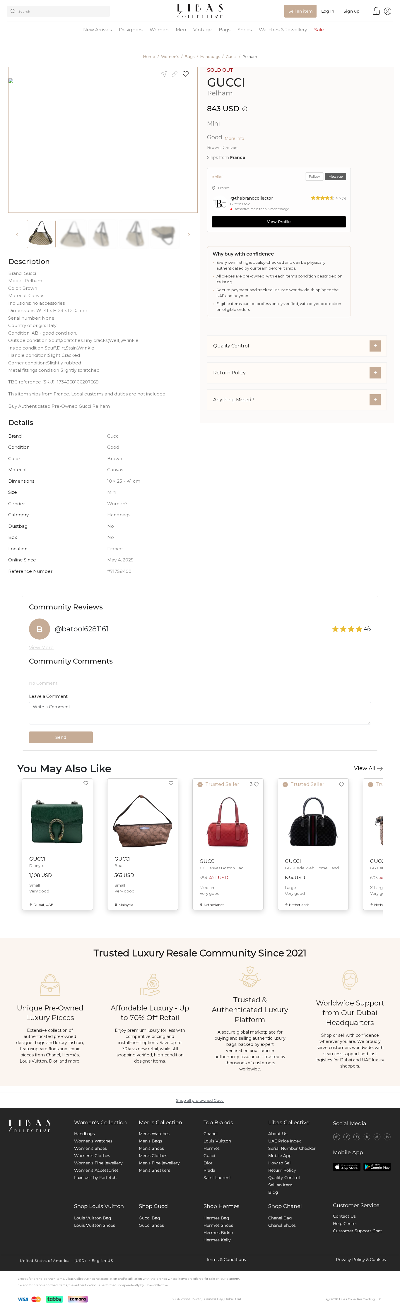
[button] (188, 74)
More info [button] (234, 138)
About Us (277, 1133)
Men (181, 29)
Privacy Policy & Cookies (361, 1259)
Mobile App (279, 1155)
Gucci (231, 56)
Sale (319, 29)
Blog (273, 1192)
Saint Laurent (217, 1177)
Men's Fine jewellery (159, 1163)
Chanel (211, 1133)
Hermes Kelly (217, 1240)
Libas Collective (289, 1122)
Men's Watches (154, 1133)
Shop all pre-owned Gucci (200, 1100)
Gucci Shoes (151, 1225)
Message (336, 176)
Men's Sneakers (154, 1170)
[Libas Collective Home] (37, 1126)
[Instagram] (336, 1137)
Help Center (345, 1223)
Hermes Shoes (218, 1225)
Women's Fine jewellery (98, 1163)
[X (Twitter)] (367, 1137)
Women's (170, 56)
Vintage (202, 29)
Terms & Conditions (226, 1259)
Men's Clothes (153, 1155)
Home (149, 56)
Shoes (244, 29)
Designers (131, 29)
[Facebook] (347, 1137)
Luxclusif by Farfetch (95, 1177)
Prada (209, 1170)
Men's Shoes (151, 1148)
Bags (224, 29)
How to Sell (280, 1163)
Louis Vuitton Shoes (94, 1225)
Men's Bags (150, 1141)
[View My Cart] (376, 11)
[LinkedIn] (387, 1137)
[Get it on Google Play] (377, 1167)
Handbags (210, 56)
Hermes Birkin (218, 1232)
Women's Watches (93, 1141)
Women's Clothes (92, 1155)
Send (60, 737)
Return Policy (282, 1170)
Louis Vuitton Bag (92, 1218)
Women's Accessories (96, 1170)
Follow (314, 176)
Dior (208, 1163)
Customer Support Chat (357, 1230)
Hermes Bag (216, 1218)
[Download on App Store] (346, 1167)
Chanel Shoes (282, 1225)
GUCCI (226, 82)
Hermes (212, 1148)
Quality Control (284, 1177)
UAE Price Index (284, 1141)
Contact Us (344, 1216)
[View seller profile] (220, 203)
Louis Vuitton (217, 1141)
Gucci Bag (149, 1218)
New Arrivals (97, 29)
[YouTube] (356, 1137)
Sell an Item (280, 1185)
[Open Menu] (387, 11)
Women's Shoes (90, 1148)
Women (159, 29)
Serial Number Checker (292, 1148)
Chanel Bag (280, 1218)
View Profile (279, 221)
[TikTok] (377, 1137)
